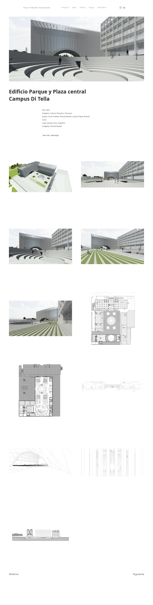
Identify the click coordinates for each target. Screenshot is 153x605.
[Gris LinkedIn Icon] (124, 7)
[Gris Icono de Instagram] (120, 7)
